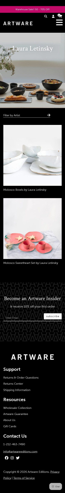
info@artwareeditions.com (20, 451)
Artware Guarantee (15, 414)
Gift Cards (9, 426)
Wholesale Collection (17, 408)
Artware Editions (38, 472)
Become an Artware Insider (32, 298)
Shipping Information (16, 390)
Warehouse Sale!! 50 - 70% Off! (32, 9)
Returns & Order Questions (21, 377)
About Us (9, 420)
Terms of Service (24, 478)
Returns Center (13, 383)
